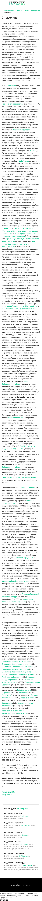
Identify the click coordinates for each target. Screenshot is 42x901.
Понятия (19, 10)
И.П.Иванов (24, 835)
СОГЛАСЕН (4, 900)
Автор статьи (7, 795)
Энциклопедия (8, 10)
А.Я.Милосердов (26, 865)
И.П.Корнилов (24, 856)
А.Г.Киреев (24, 844)
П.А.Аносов (24, 816)
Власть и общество (32, 10)
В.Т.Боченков (25, 825)
